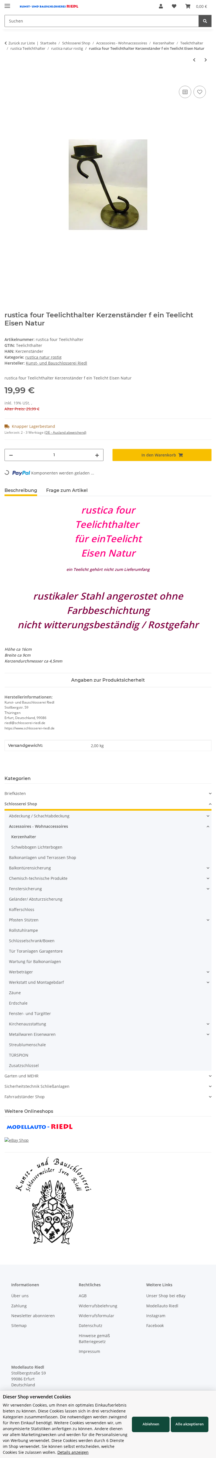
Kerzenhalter (23, 836)
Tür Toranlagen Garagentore (36, 951)
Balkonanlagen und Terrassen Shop (42, 857)
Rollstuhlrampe (23, 930)
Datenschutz (90, 1325)
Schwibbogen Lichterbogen (36, 847)
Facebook (155, 1325)
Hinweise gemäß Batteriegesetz (94, 1338)
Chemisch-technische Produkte (38, 878)
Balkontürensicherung (30, 868)
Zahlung (19, 1305)
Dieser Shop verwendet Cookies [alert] (37, 1397)
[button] (160, 6)
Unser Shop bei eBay (165, 1295)
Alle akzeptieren (190, 1424)
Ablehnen (151, 1424)
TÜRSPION (18, 1055)
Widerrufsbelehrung (98, 1305)
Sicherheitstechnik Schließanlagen (36, 1086)
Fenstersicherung (25, 888)
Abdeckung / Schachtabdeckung (39, 816)
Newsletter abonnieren (33, 1315)
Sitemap (19, 1325)
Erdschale (18, 1003)
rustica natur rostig (43, 357)
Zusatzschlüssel (24, 1065)
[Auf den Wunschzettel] (200, 92)
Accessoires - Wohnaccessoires (38, 826)
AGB (83, 1295)
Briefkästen (15, 793)
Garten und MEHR (21, 1076)
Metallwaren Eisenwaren (32, 1034)
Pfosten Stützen (24, 920)
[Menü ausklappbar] (7, 3)
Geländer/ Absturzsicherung (35, 899)
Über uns (20, 1295)
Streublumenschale (27, 1044)
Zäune (15, 992)
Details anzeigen (73, 1452)
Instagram (155, 1315)
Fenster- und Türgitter (30, 1013)
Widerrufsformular (96, 1315)
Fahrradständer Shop (24, 1096)
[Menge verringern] (11, 455)
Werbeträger (21, 972)
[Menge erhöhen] (97, 455)
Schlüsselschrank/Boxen (32, 940)
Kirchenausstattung (27, 1024)
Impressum (89, 1351)
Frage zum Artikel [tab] (67, 490)
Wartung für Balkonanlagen (35, 961)
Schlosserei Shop (20, 803)
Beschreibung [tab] (20, 490)
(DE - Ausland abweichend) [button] (65, 432)
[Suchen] (205, 21)
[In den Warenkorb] (9, 78)
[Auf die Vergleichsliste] (185, 92)
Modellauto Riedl (162, 1305)
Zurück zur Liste (21, 43)
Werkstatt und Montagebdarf (36, 982)
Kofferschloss (21, 909)
